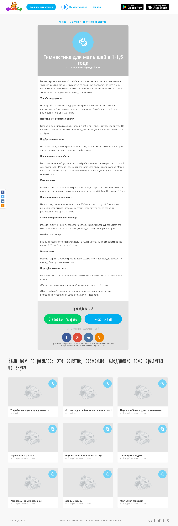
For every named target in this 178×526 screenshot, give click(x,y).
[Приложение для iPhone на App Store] (157, 7)
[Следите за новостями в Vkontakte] (150, 521)
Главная (62, 22)
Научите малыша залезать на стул (83, 456)
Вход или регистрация (41, 7)
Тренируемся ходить (131, 456)
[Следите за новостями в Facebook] (154, 521)
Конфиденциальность (77, 520)
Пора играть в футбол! (22, 456)
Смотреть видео (78, 7)
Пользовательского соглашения (93, 344)
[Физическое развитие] (83, 42)
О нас (62, 520)
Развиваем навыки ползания (26, 501)
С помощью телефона (63, 319)
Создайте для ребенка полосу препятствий (88, 410)
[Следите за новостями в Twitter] (159, 521)
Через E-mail (103, 319)
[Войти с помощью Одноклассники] (99, 337)
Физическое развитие (94, 22)
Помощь (117, 520)
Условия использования (100, 520)
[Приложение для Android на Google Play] (132, 7)
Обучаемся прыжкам (131, 501)
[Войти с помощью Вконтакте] (88, 337)
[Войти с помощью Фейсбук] (66, 337)
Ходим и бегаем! (74, 501)
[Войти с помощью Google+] (77, 337)
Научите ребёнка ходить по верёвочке (140, 410)
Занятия (97, 7)
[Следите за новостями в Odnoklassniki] (164, 521)
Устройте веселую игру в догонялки (29, 410)
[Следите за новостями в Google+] (168, 521)
